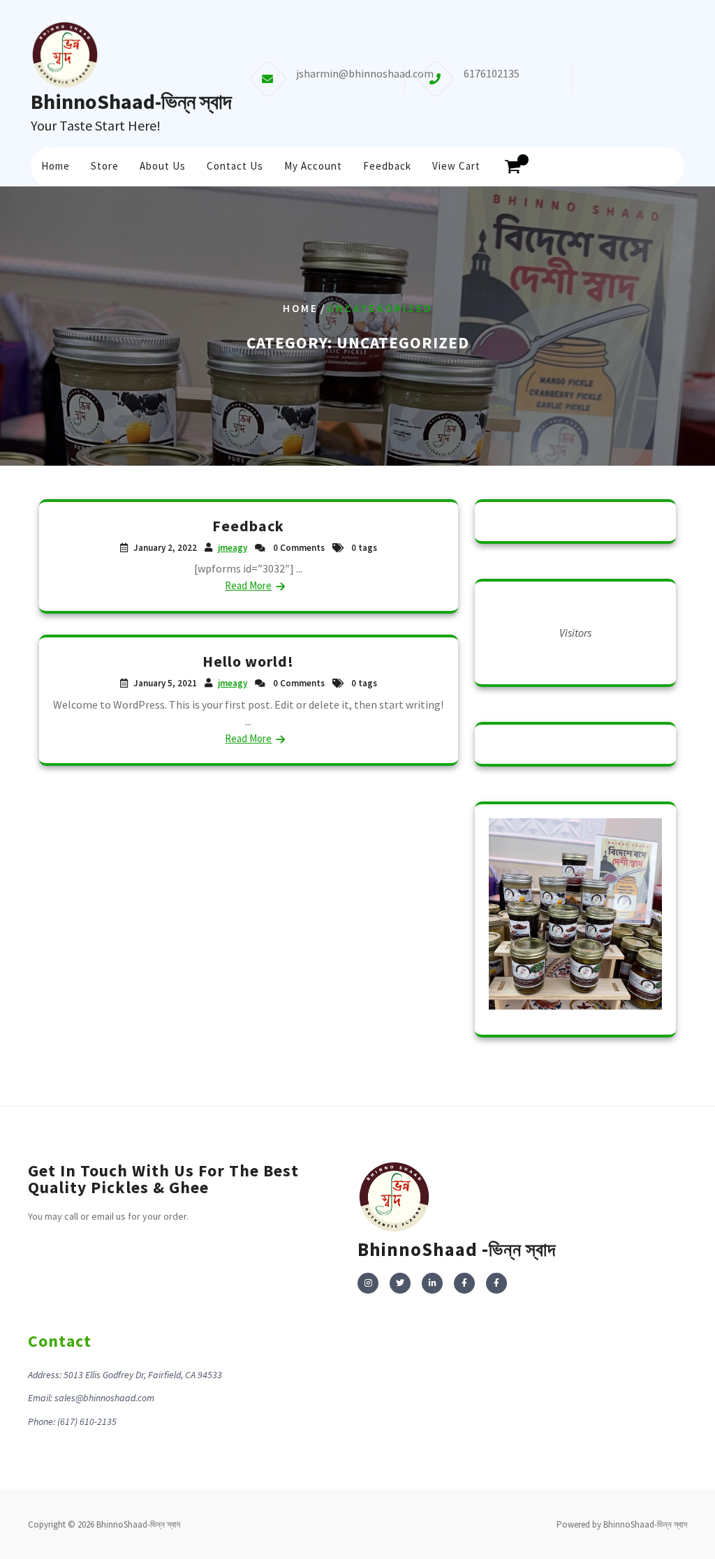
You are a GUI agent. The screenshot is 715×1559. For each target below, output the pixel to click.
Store (105, 165)
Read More (248, 585)
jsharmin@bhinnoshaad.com (365, 73)
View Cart (456, 165)
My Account (313, 165)
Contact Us (235, 165)
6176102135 (491, 73)
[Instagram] (368, 1283)
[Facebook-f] (464, 1283)
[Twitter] (400, 1283)
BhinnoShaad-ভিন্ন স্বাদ (131, 101)
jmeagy (232, 548)
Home (55, 165)
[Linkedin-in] (432, 1283)
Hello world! (248, 661)
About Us (163, 165)
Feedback (387, 165)
